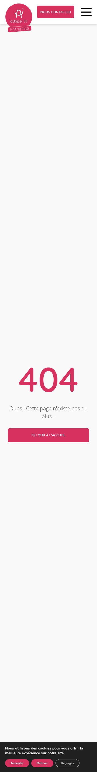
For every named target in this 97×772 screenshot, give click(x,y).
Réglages (67, 763)
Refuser (42, 763)
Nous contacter (55, 12)
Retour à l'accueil (48, 435)
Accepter (17, 763)
